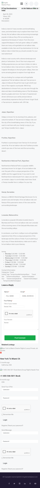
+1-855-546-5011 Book (10, 376)
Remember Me (8, 414)
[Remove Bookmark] (19, 7)
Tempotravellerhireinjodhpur (19, 274)
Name (6, 292)
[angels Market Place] (7, 4)
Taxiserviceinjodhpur (13, 276)
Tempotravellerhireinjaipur (12, 281)
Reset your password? (15, 425)
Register (4, 425)
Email (22, 292)
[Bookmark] (2, 356)
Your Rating (8, 301)
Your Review (8, 319)
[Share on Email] (34, 8)
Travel (12, 272)
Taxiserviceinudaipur (30, 278)
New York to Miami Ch (10, 359)
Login (5, 420)
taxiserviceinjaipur (28, 276)
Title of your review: (10, 304)
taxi (3, 276)
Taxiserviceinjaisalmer (14, 278)
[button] (34, 12)
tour (3, 278)
